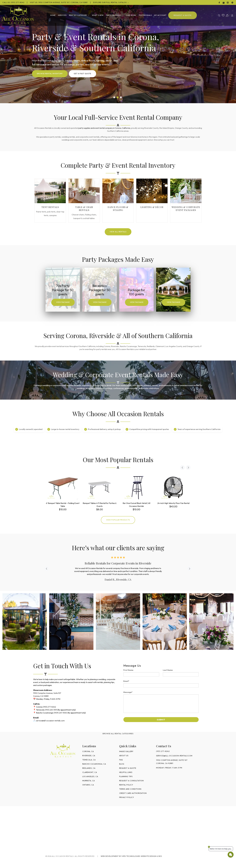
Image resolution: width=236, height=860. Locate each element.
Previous (182, 467)
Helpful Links (125, 772)
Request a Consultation (131, 781)
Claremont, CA (89, 772)
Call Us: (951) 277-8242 (13, 2)
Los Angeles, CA (90, 776)
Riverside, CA (88, 755)
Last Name (168, 670)
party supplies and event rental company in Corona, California (104, 128)
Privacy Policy (126, 797)
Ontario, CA (88, 785)
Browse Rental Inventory (50, 73)
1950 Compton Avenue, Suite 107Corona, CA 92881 (171, 761)
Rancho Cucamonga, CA (94, 764)
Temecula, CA (89, 760)
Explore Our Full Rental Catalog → (111, 2)
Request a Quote (127, 768)
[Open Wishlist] (223, 15)
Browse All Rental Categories (118, 733)
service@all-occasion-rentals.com (50, 720)
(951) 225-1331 (51, 710)
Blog (121, 764)
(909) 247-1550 (60, 712)
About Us (123, 755)
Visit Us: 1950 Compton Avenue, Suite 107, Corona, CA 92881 (59, 2)
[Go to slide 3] (121, 97)
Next (188, 467)
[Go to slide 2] (117, 97)
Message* (128, 692)
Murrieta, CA (88, 781)
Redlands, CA (88, 768)
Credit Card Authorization (133, 793)
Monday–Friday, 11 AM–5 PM (169, 768)
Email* (126, 681)
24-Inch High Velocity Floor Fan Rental (173, 503)
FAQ (121, 760)
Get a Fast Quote (82, 73)
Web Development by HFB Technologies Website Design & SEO (131, 856)
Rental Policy (126, 785)
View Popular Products (118, 520)
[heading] (161, 665)
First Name (128, 670)
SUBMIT (161, 719)
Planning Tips (126, 776)
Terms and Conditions (130, 789)
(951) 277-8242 (49, 707)
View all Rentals (118, 232)
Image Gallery (126, 751)
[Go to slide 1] (114, 97)
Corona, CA (88, 751)
